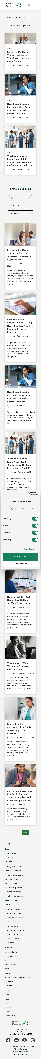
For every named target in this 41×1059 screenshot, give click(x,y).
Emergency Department (13, 887)
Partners (8, 1007)
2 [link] (14, 832)
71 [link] (20, 832)
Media (7, 999)
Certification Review (12, 939)
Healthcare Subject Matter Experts (17, 977)
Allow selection (20, 564)
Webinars (8, 973)
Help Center (9, 948)
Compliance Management (14, 896)
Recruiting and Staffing (13, 892)
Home (7, 849)
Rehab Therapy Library (13, 909)
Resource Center (11, 952)
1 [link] (13, 832)
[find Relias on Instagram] (33, 1040)
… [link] (17, 832)
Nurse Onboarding (11, 879)
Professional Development (14, 930)
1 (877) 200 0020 (20, 1029)
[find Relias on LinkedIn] (16, 1040)
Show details (29, 549)
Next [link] (25, 832)
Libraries (8, 904)
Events (7, 969)
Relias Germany (10, 1016)
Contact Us (9, 857)
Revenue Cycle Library (13, 913)
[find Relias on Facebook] (8, 1040)
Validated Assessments (13, 871)
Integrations (9, 981)
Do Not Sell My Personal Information (20, 1046)
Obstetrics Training (11, 883)
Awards (7, 1011)
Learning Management (13, 866)
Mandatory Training (12, 922)
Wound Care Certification (14, 918)
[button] (33, 5)
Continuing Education (12, 934)
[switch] (35, 526)
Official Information (20, 1051)
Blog (6, 960)
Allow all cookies (20, 556)
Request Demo (10, 853)
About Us (8, 990)
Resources (9, 943)
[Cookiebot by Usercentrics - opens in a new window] (28, 493)
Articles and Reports (12, 956)
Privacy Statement (20, 1049)
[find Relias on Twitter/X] (24, 1040)
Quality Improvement (12, 900)
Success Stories (10, 964)
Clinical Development (12, 926)
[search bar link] (29, 5)
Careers (7, 995)
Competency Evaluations (14, 875)
